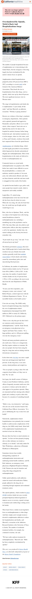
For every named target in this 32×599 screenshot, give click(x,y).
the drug (15, 357)
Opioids (5, 569)
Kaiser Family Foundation (12, 554)
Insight (5, 567)
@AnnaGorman (14, 558)
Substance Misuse (13, 569)
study (20, 84)
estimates (19, 247)
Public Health (21, 567)
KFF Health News (17, 13)
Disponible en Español (10, 34)
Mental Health (12, 567)
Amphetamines (6, 146)
